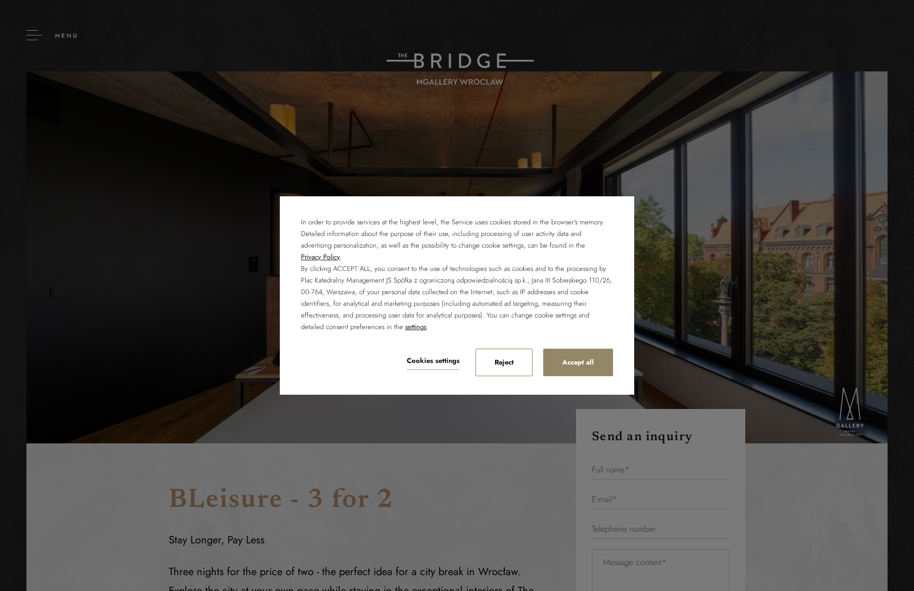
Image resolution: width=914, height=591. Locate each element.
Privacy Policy (320, 257)
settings (415, 327)
